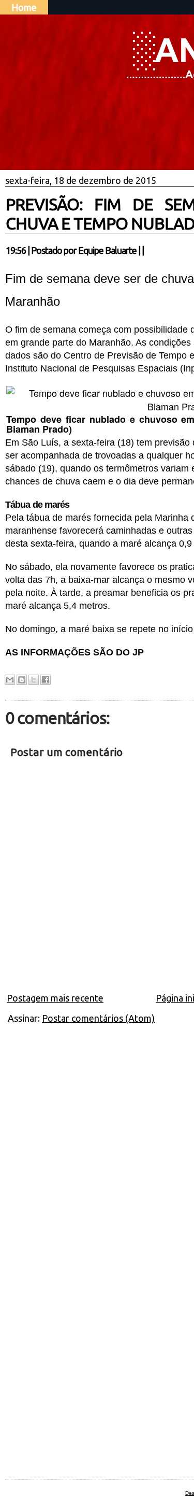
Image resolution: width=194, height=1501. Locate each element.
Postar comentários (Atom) (98, 1018)
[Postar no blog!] (22, 680)
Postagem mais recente (55, 998)
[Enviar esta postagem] (146, 250)
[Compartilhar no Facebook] (45, 680)
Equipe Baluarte (107, 250)
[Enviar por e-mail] (10, 680)
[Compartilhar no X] (33, 680)
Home (24, 7)
